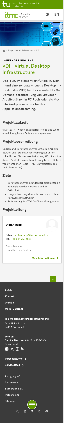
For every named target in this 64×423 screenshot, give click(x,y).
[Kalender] (25, 411)
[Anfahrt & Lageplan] (32, 411)
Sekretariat (11, 344)
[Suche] (17, 411)
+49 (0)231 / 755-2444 (34, 340)
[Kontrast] (47, 14)
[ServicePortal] (39, 411)
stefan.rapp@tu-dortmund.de (31, 235)
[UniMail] (46, 411)
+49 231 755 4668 (21, 239)
